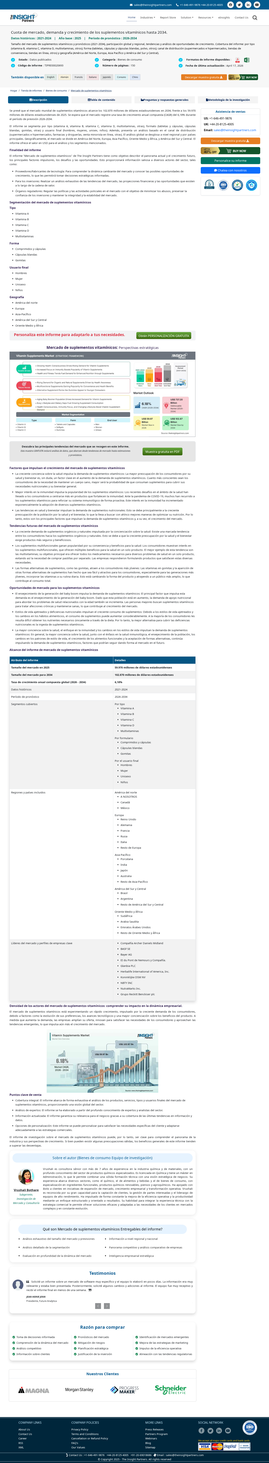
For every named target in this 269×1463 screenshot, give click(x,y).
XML (21, 1447)
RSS (20, 1443)
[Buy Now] (243, 77)
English (50, 77)
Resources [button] (204, 17)
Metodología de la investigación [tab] (229, 100)
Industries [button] (146, 17)
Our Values (78, 1447)
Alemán (64, 77)
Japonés (107, 77)
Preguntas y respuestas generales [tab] (165, 100)
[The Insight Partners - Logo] (24, 17)
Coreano (121, 77)
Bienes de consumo (56, 90)
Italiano (93, 77)
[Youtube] (229, 1433)
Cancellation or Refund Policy (89, 1438)
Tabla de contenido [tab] (102, 100)
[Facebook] (230, 4)
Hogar (13, 90)
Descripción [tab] (39, 100)
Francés (79, 77)
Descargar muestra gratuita (202, 77)
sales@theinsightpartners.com (152, 5)
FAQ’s (74, 1443)
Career (22, 1438)
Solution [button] (186, 17)
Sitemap (150, 1447)
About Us (24, 1429)
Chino (135, 77)
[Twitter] (239, 4)
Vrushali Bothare (26, 1190)
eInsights (224, 17)
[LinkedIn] (248, 4)
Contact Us (241, 17)
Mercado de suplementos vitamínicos (91, 90)
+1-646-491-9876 (190, 5)
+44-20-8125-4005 (212, 5)
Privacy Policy (79, 1429)
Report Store (168, 17)
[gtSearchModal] (255, 18)
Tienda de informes (31, 90)
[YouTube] (257, 4)
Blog (148, 1443)
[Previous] (87, 1306)
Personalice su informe (230, 161)
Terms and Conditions (85, 1434)
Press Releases (154, 1429)
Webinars (151, 1438)
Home (131, 17)
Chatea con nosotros (232, 170)
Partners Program (156, 1434)
